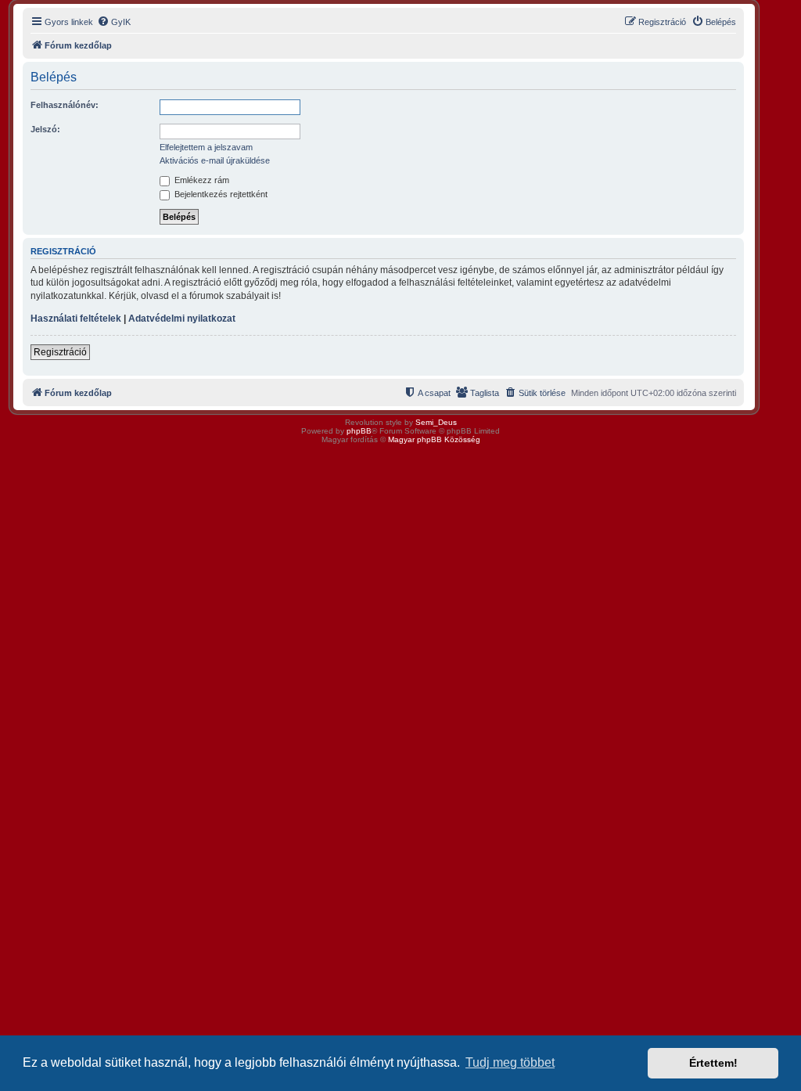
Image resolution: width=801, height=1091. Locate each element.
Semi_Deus (436, 422)
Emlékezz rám (200, 180)
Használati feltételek (76, 318)
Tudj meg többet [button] (510, 1062)
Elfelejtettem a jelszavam (206, 147)
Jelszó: (45, 129)
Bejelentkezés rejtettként (220, 194)
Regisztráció (60, 352)
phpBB (359, 431)
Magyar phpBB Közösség (434, 439)
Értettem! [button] (713, 1063)
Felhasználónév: (65, 105)
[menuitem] (114, 22)
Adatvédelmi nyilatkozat (181, 318)
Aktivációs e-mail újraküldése (215, 160)
